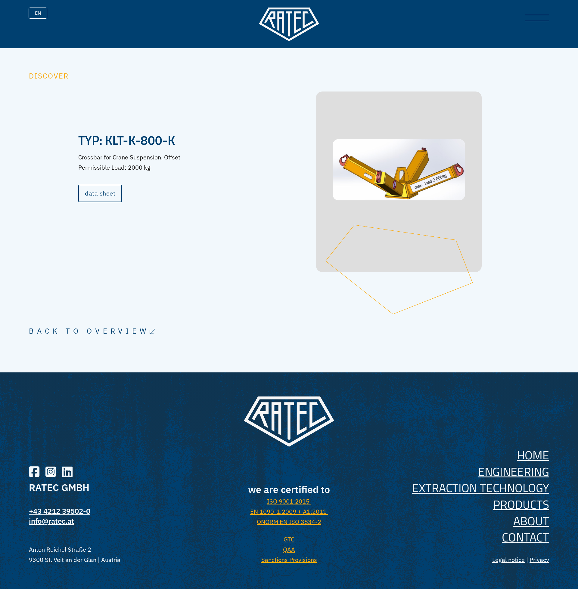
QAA (289, 549)
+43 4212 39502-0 (59, 511)
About (531, 521)
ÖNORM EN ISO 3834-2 (289, 522)
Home (533, 455)
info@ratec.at (51, 521)
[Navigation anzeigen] (537, 18)
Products (521, 504)
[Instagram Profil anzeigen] (50, 472)
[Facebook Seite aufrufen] (34, 472)
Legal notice (508, 560)
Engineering (513, 471)
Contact (525, 537)
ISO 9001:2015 (289, 501)
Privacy (539, 560)
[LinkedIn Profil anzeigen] (67, 472)
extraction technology (480, 488)
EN (38, 13)
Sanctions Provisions (289, 560)
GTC (289, 539)
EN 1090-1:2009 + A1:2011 (289, 511)
